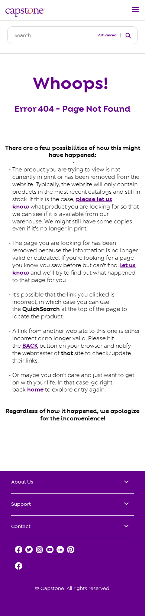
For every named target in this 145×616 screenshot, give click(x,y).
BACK (30, 346)
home (35, 389)
